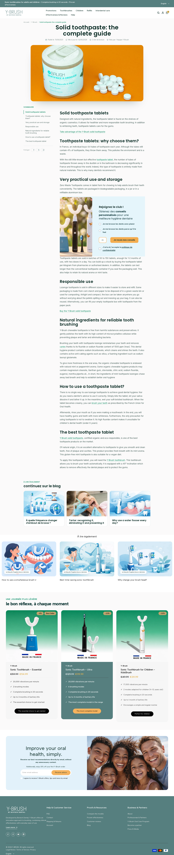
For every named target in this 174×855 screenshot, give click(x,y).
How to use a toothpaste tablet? (37, 137)
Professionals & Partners (137, 818)
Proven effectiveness (95, 818)
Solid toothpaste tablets (35, 112)
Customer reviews (94, 821)
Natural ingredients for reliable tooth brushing (37, 132)
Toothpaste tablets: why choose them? (38, 117)
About (130, 814)
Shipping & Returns (54, 821)
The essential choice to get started (31, 711)
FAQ (48, 814)
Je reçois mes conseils (124, 240)
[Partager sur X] (38, 150)
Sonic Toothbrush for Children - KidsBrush (138, 671)
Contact (50, 818)
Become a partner (135, 825)
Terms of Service (22, 850)
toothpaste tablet (105, 159)
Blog (89, 825)
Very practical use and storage (37, 122)
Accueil (26, 22)
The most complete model (87, 711)
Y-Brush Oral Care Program (138, 821)
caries (63, 347)
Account (50, 825)
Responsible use (31, 127)
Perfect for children (142, 714)
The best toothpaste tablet (35, 141)
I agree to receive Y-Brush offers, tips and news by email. (45, 778)
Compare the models (95, 814)
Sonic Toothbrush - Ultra (79, 669)
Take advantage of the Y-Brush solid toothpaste (82, 132)
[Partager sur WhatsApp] (43, 150)
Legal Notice (11, 850)
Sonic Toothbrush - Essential (25, 669)
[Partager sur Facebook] (33, 150)
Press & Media (133, 829)
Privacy (33, 850)
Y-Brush (34, 22)
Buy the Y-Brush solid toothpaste (75, 311)
